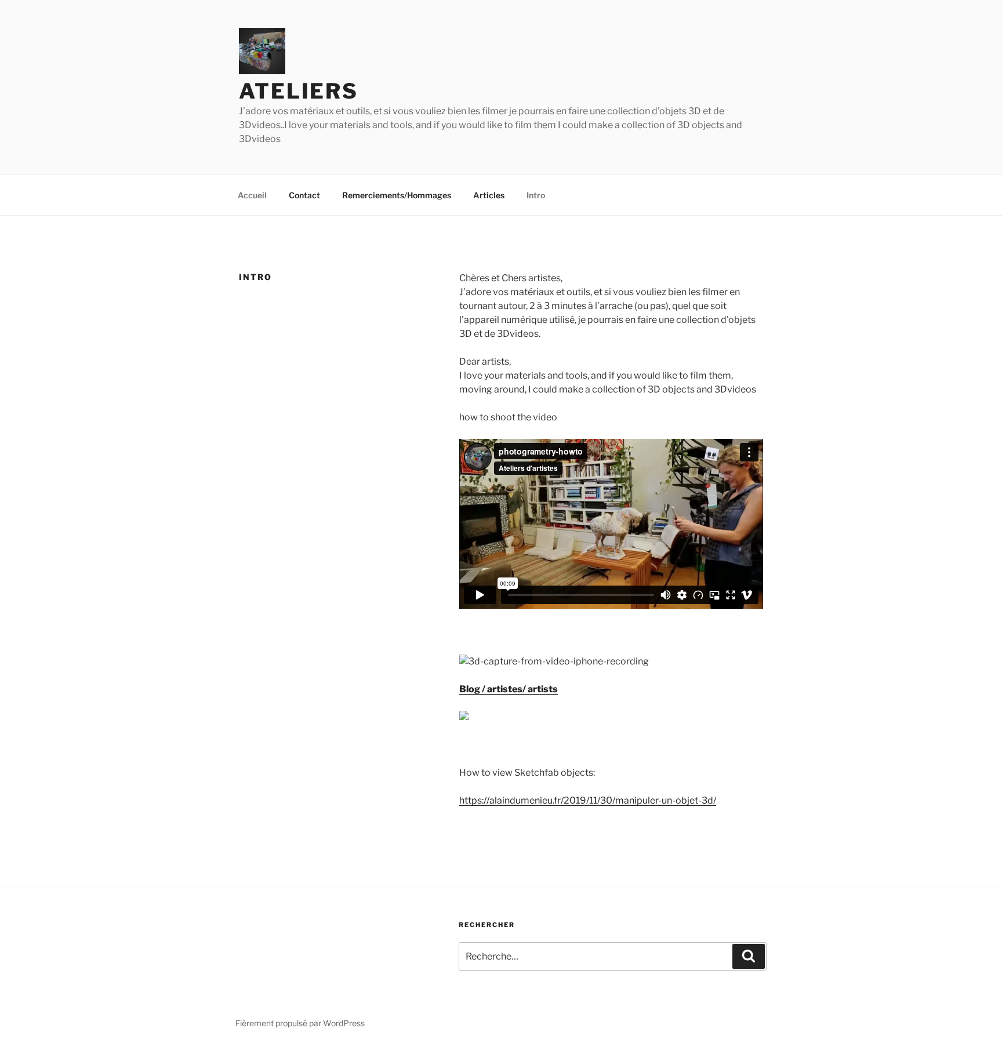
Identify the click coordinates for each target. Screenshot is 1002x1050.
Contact (304, 195)
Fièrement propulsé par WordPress (300, 1023)
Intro (536, 195)
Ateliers (298, 91)
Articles (488, 195)
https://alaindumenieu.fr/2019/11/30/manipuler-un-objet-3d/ (587, 800)
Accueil (252, 195)
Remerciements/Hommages (396, 195)
